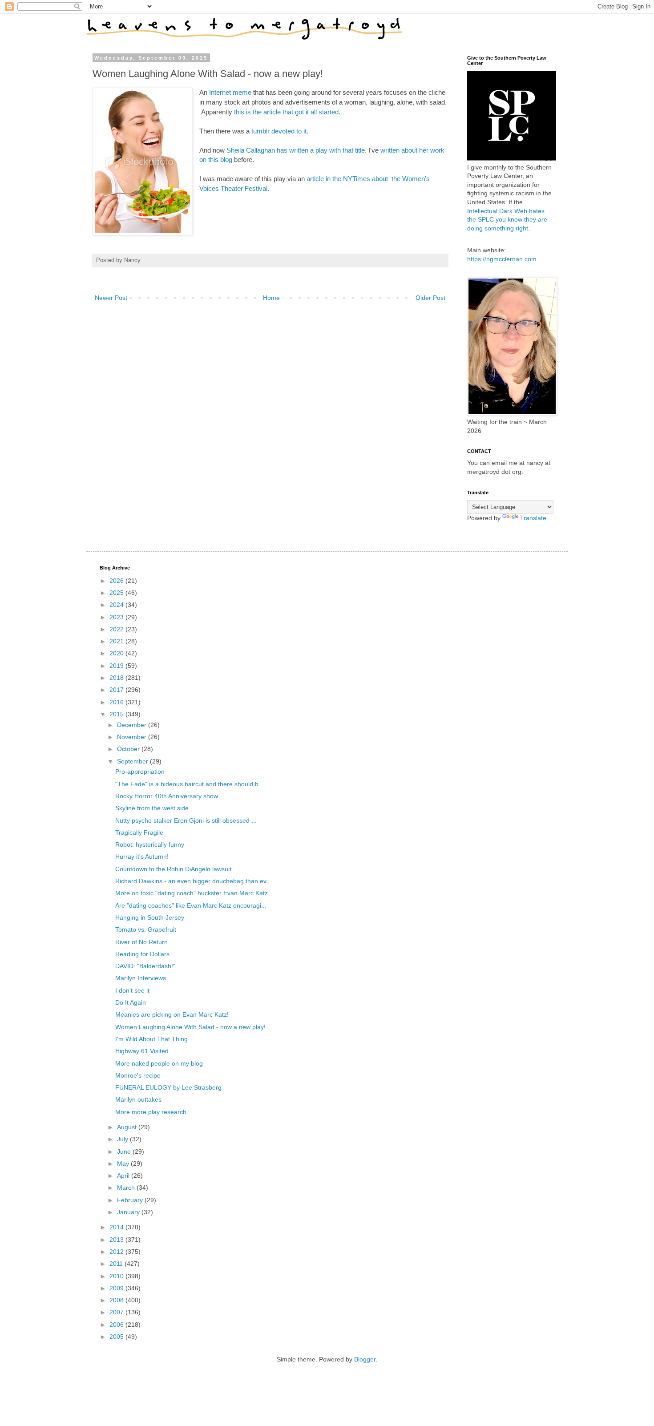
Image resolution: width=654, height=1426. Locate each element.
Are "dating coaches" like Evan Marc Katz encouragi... (190, 905)
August (127, 1127)
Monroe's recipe (138, 1075)
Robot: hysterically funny (149, 844)
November (132, 736)
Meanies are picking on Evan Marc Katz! (172, 1014)
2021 (117, 641)
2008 (117, 1300)
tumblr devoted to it (279, 131)
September (133, 761)
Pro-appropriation (140, 771)
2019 (117, 665)
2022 (117, 629)
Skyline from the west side (152, 808)
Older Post (430, 297)
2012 (117, 1251)
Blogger (364, 1359)
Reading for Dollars (142, 953)
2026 (117, 580)
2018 (117, 677)
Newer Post (111, 297)
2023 (117, 617)
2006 (117, 1324)
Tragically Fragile (139, 832)
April (124, 1175)
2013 (117, 1239)
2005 (117, 1336)
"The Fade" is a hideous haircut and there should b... (189, 784)
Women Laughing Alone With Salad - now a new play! (190, 1026)
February (131, 1200)
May (124, 1163)
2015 (117, 714)
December (132, 724)
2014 (117, 1227)
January (129, 1212)
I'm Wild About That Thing (151, 1038)
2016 (117, 702)
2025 (117, 592)
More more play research (150, 1111)
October (129, 748)
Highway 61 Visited (142, 1050)
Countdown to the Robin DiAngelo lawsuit (173, 869)
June (125, 1151)
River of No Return (141, 941)
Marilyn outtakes (138, 1099)
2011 (117, 1263)
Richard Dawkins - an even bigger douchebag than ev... (193, 881)
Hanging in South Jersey (149, 917)
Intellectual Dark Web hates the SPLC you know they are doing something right (507, 219)
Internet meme (230, 92)
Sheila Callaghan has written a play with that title (295, 150)
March (127, 1187)
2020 (117, 653)
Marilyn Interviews (140, 978)
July (123, 1139)
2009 (117, 1288)
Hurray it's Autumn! (142, 856)
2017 (117, 689)
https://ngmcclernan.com (502, 259)
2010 (117, 1276)
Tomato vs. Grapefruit (145, 929)
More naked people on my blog (159, 1063)
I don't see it (132, 990)
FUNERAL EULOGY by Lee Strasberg (168, 1087)
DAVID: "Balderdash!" (145, 966)
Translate (533, 517)
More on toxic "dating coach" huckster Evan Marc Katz (191, 893)
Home (271, 297)
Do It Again (130, 1002)
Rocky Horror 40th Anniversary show (166, 796)
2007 (117, 1312)
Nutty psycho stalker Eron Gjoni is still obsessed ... (186, 820)
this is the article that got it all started (286, 112)
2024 (117, 604)
